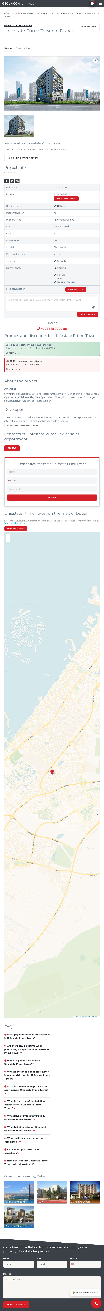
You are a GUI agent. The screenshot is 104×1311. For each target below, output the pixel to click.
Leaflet (76, 1017)
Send (53, 497)
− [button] (8, 540)
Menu (100, 3)
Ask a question (76, 289)
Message (8, 1274)
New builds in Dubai (72, 13)
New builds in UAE (51, 13)
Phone (73, 1258)
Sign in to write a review (24, 158)
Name (6, 1258)
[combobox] (10, 480)
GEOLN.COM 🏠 (12, 13)
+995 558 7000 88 (53, 329)
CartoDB (96, 1017)
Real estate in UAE (31, 13)
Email (39, 1258)
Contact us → (13, 353)
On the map (89, 27)
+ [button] (8, 536)
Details (60, 206)
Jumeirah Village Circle (14, 523)
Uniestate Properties (18, 25)
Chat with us (89, 314)
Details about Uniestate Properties (22, 425)
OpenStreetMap (86, 1017)
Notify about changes (67, 198)
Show (13, 448)
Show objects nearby (16, 528)
